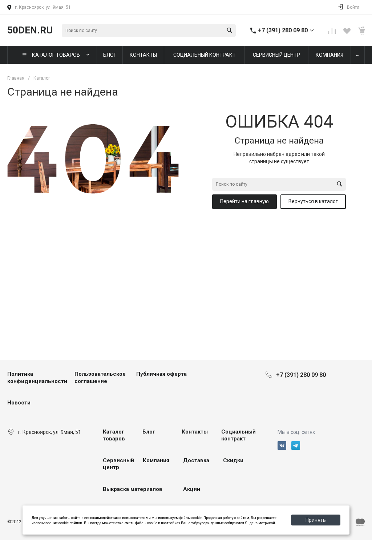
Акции (191, 489)
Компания (156, 460)
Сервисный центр (118, 464)
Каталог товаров (114, 435)
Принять (316, 520)
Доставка (196, 460)
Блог (148, 431)
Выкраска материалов (132, 489)
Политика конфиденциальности (37, 377)
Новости (19, 402)
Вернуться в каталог (313, 201)
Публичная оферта (161, 374)
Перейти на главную (244, 201)
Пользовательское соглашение (100, 377)
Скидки (233, 460)
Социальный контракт (238, 435)
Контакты (195, 431)
